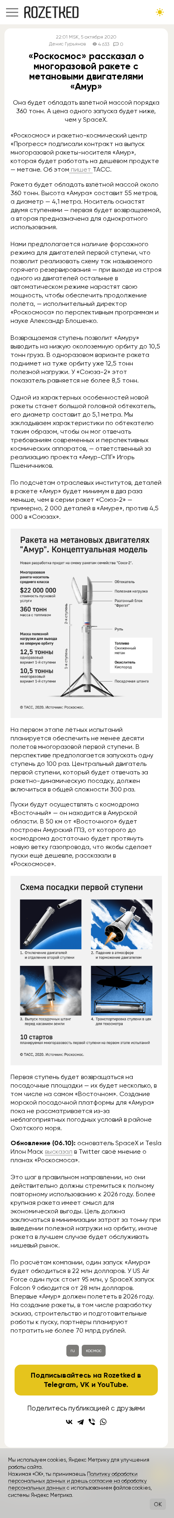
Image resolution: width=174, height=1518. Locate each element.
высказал (58, 1151)
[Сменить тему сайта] (160, 12)
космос (94, 1350)
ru (72, 1350)
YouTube (112, 1384)
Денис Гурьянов (67, 44)
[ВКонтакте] (69, 1422)
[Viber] (92, 1422)
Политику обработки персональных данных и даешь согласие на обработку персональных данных (77, 1481)
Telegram (60, 1384)
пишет (81, 169)
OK (158, 1504)
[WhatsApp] (103, 1422)
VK (84, 1384)
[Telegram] (80, 1422)
